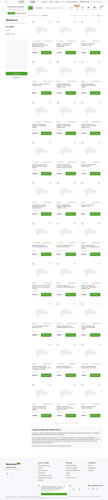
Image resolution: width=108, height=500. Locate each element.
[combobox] (58, 8)
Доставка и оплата (21, 2)
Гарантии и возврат (32, 2)
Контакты (44, 1)
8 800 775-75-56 (84, 1)
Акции (51, 1)
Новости (57, 1)
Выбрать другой (21, 13)
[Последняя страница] (76, 423)
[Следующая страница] (72, 423)
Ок (54, 494)
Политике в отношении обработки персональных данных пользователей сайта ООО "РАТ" (52, 490)
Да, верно (11, 13)
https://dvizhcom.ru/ (59, 486)
